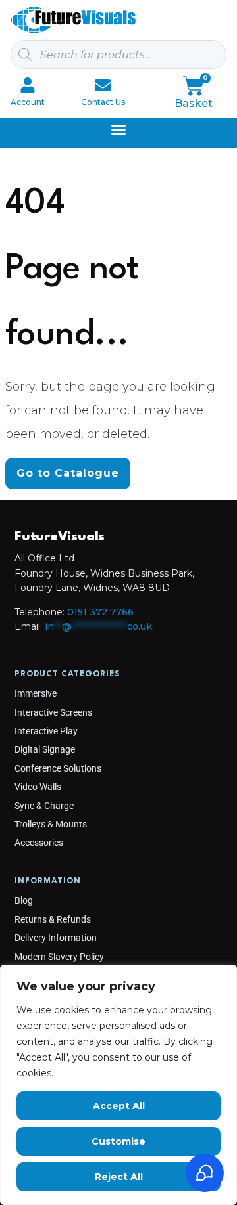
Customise (118, 1141)
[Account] (28, 85)
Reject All (119, 1177)
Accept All (119, 1106)
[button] (118, 129)
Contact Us (103, 102)
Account (28, 102)
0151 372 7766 (100, 612)
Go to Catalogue (67, 473)
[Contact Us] (103, 85)
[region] (118, 1085)
